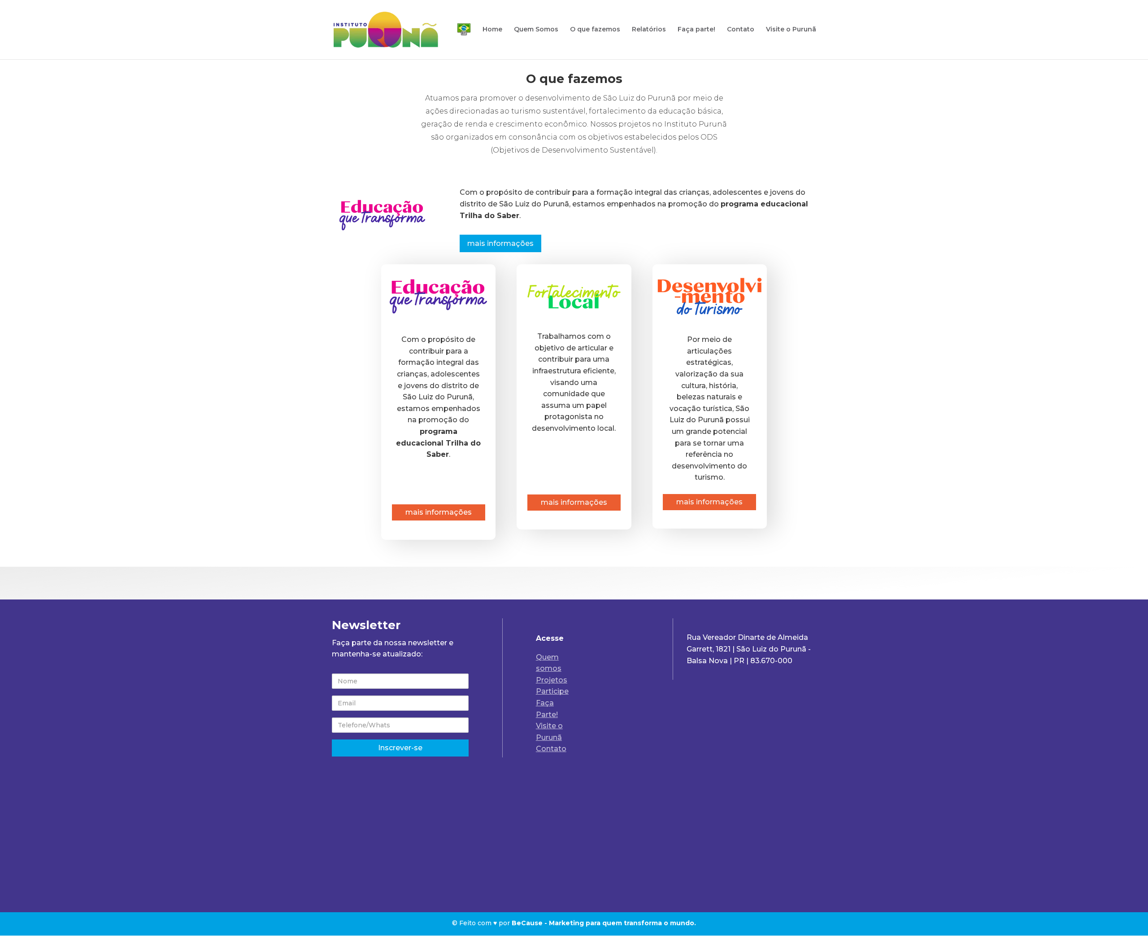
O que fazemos (595, 29)
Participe (552, 691)
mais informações (500, 243)
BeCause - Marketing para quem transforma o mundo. (604, 923)
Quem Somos (536, 29)
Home (492, 29)
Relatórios (649, 29)
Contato (740, 29)
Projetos (551, 680)
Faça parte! (696, 29)
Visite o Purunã (791, 29)
